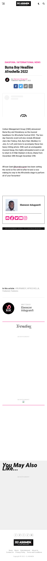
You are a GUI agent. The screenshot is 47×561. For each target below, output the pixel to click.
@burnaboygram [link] (20, 167)
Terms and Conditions (34, 552)
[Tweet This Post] (21, 86)
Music (16, 550)
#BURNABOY (20, 288)
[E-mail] (8, 219)
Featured (6, 291)
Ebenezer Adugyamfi (20, 79)
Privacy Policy (20, 552)
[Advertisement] (23, 34)
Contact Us (10, 552)
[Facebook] (12, 219)
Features (14, 291)
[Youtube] (21, 219)
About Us (35, 550)
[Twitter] (17, 219)
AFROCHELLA (33, 288)
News (11, 550)
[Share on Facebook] (16, 86)
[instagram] (25, 219)
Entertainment (25, 550)
